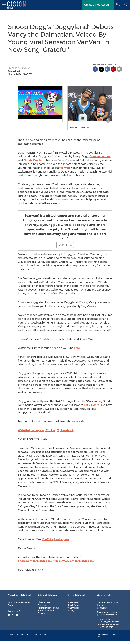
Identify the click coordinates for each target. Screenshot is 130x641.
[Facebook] (12, 614)
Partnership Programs (48, 608)
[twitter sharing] (101, 70)
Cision (114, 634)
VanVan (65, 167)
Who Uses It (73, 608)
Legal (12, 634)
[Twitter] (9, 614)
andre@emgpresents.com (35, 560)
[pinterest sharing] (113, 69)
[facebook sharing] (95, 69)
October (100, 156)
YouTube (48, 539)
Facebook (67, 430)
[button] (40, 102)
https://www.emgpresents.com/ (74, 560)
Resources (43, 613)
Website (23, 430)
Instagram (37, 430)
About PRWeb (44, 602)
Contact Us (13, 611)
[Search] (126, 5)
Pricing (70, 610)
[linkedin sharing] (107, 69)
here (77, 347)
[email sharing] (119, 69)
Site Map (20, 634)
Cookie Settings (40, 634)
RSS (28, 634)
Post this (67, 245)
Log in (100, 605)
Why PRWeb (73, 602)
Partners (42, 605)
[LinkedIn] (17, 614)
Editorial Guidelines (47, 610)
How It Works (73, 605)
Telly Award (91, 405)
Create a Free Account (97, 4)
